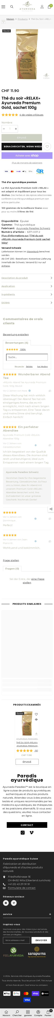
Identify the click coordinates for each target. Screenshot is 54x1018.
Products (23, 19)
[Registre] (42, 6)
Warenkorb (33, 251)
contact (27, 825)
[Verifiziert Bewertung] (29, 391)
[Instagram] (22, 832)
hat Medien (42, 366)
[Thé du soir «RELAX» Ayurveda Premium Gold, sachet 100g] (27, 723)
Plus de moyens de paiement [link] (27, 162)
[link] (27, 684)
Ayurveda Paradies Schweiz (33, 228)
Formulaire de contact (22, 887)
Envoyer (41, 940)
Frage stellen (11, 560)
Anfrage (6, 266)
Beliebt (29, 366)
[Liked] (50, 390)
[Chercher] (12, 7)
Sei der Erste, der (27, 581)
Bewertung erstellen (16, 334)
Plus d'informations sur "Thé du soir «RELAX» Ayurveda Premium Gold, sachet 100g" (26, 239)
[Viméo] (31, 832)
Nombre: (7, 122)
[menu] (3, 7)
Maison (10, 19)
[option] (27, 54)
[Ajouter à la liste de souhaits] (47, 146)
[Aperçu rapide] (36, 719)
